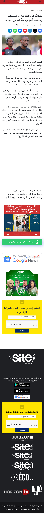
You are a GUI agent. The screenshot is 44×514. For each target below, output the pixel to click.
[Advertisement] (22, 163)
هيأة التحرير (35, 509)
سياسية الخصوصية (25, 509)
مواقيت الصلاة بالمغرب (11, 509)
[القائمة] (40, 2)
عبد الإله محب (36, 25)
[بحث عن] (4, 2)
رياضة (32, 10)
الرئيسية (38, 10)
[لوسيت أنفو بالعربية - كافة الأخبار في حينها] (22, 2)
